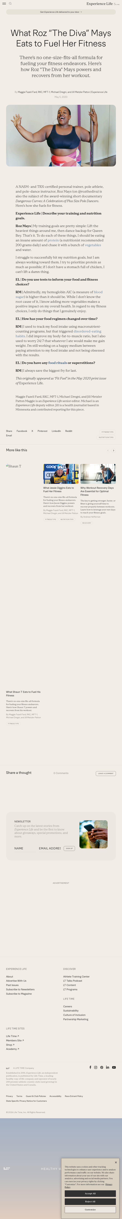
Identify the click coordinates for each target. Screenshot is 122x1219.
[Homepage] (103, 4)
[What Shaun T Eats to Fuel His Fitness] (24, 591)
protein (53, 240)
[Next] (113, 450)
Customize (90, 1210)
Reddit (68, 431)
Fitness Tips (107, 432)
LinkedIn (56, 431)
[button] (4, 3)
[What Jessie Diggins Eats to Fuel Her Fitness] (61, 489)
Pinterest (42, 431)
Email (9, 435)
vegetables (93, 245)
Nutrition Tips (106, 437)
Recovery (86, 523)
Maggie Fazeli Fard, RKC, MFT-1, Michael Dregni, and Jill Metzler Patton (54, 92)
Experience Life (99, 92)
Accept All (90, 1193)
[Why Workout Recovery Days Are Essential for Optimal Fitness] (98, 491)
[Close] (116, 1162)
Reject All (90, 1201)
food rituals (57, 363)
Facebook (22, 431)
